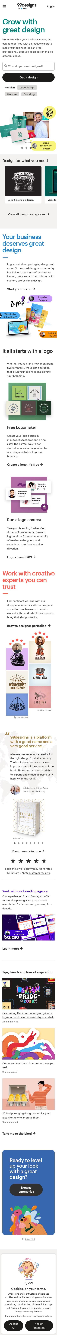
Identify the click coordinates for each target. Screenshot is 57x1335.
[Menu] (4, 6)
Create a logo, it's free (23, 464)
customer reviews (39, 872)
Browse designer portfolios (27, 625)
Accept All (13, 1325)
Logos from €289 (19, 557)
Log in (51, 6)
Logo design (27, 87)
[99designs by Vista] (26, 6)
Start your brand (19, 289)
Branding (29, 94)
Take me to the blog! (17, 1133)
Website (12, 94)
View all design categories (26, 214)
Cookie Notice (44, 1316)
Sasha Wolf (30, 1238)
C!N (30, 1283)
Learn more (10, 948)
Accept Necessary (39, 1325)
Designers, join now (26, 851)
